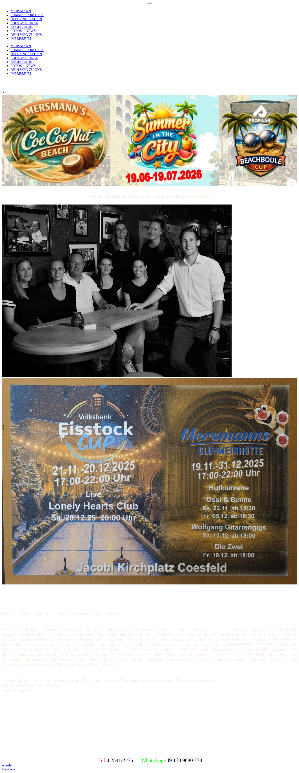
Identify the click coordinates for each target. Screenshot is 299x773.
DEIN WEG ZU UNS (26, 35)
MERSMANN (21, 11)
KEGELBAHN (22, 27)
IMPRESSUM (21, 38)
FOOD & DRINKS (24, 23)
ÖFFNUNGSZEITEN (26, 19)
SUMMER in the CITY (27, 15)
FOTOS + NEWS (23, 31)
